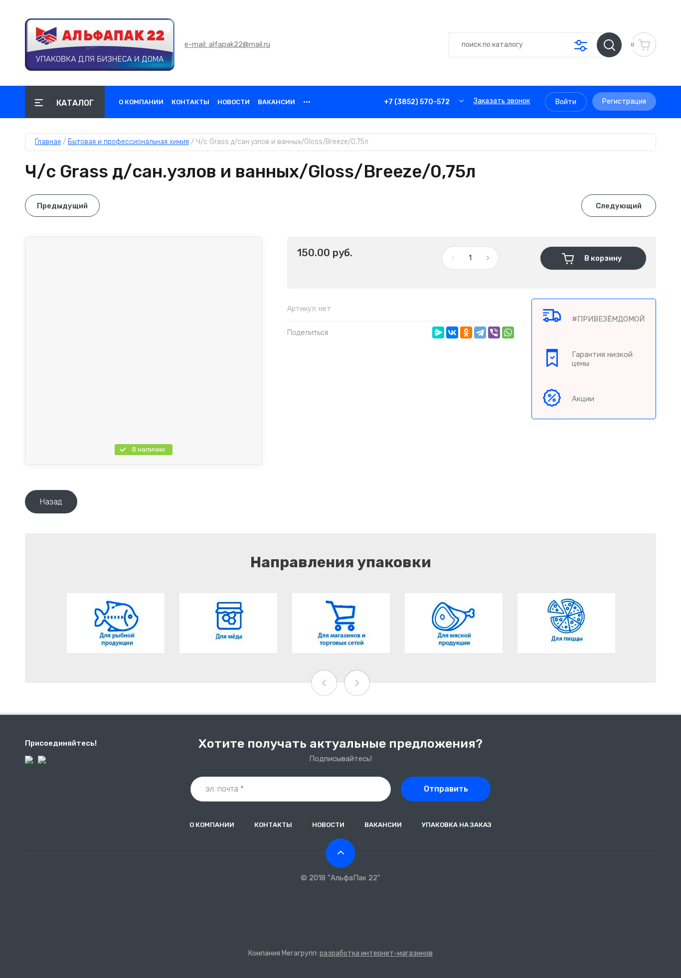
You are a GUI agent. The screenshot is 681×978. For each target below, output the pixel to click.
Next (356, 682)
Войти (565, 102)
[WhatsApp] (508, 332)
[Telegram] (480, 332)
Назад (51, 501)
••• (307, 102)
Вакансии (276, 102)
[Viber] (494, 332)
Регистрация (624, 101)
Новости (233, 102)
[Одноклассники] (466, 332)
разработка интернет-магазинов (376, 953)
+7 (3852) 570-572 (417, 102)
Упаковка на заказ (457, 824)
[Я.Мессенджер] (438, 332)
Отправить (446, 789)
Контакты (190, 102)
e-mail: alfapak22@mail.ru (227, 44)
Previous (324, 682)
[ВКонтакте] (452, 332)
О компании (141, 102)
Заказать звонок (502, 101)
